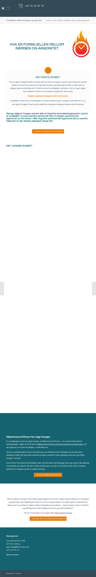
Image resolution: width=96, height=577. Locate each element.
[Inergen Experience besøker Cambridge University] (2, 288)
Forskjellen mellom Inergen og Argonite (24, 20)
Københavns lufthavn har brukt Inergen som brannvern (60, 444)
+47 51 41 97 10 (12, 550)
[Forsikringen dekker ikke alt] (94, 288)
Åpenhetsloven (12, 555)
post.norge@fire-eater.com (17, 547)
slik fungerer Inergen (63, 513)
